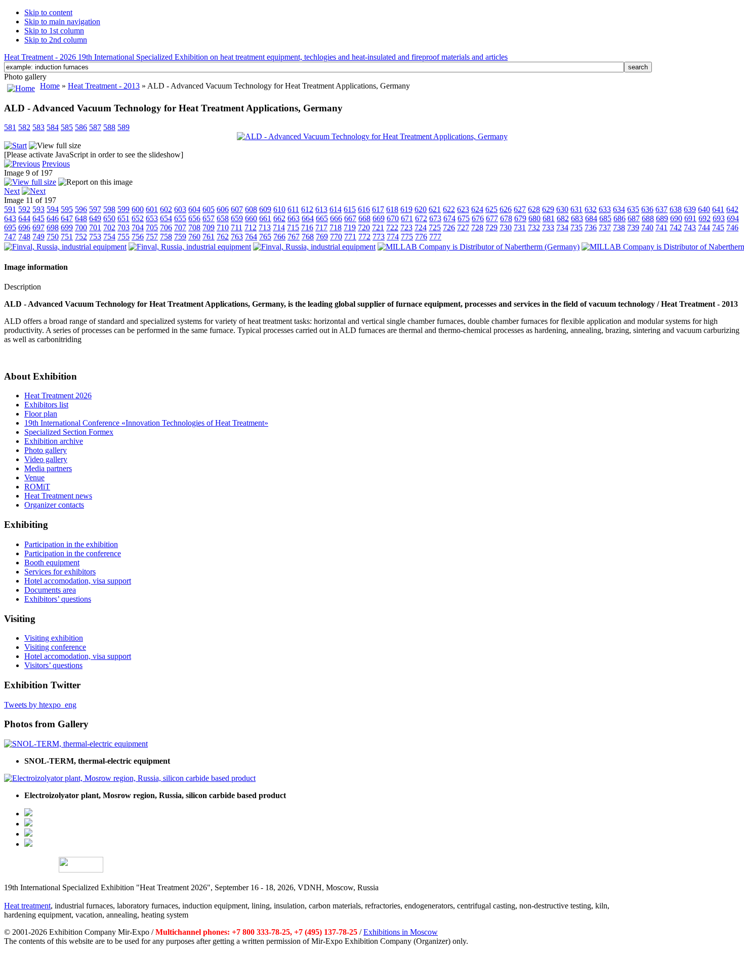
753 (95, 236)
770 (336, 236)
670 (393, 218)
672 (421, 218)
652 (138, 218)
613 (321, 209)
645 (38, 218)
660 (251, 218)
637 (661, 209)
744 (704, 227)
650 (109, 218)
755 (123, 236)
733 (548, 227)
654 (166, 218)
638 (676, 209)
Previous (56, 163)
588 (109, 127)
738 (619, 227)
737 (605, 227)
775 (407, 236)
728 (477, 227)
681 (549, 218)
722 (392, 227)
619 (406, 209)
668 (364, 218)
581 (10, 127)
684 (591, 218)
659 (237, 218)
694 (733, 218)
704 (138, 227)
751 (67, 236)
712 (250, 227)
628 (534, 209)
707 (180, 227)
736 (591, 227)
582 (24, 127)
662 (279, 218)
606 (223, 209)
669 (379, 218)
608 (251, 209)
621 (435, 209)
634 (619, 209)
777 (435, 236)
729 (491, 227)
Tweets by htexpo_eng (40, 704)
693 (719, 218)
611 (293, 209)
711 (236, 227)
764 (251, 236)
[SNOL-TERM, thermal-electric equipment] (76, 743)
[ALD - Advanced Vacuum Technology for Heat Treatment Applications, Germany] (372, 136)
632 (591, 209)
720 (364, 227)
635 (633, 209)
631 (576, 209)
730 (506, 227)
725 (435, 227)
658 (223, 218)
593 (38, 209)
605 (208, 209)
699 (67, 227)
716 (307, 227)
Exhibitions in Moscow (400, 932)
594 (53, 209)
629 (548, 209)
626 (506, 209)
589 (123, 127)
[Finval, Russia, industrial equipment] (65, 246)
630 (562, 209)
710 (223, 227)
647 (67, 218)
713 (265, 227)
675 (464, 218)
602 (166, 209)
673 (435, 218)
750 (53, 236)
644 (24, 218)
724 (421, 227)
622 (449, 209)
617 (378, 209)
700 (81, 227)
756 (138, 236)
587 (95, 127)
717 (321, 227)
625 (491, 209)
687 (634, 218)
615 (350, 209)
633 (605, 209)
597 (95, 209)
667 (350, 218)
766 (279, 236)
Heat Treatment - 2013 (104, 85)
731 (520, 227)
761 (208, 236)
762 (223, 236)
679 (520, 218)
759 (180, 236)
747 (10, 236)
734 (562, 227)
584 (53, 127)
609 (265, 209)
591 (10, 209)
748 (24, 236)
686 (619, 218)
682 (563, 218)
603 (180, 209)
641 (718, 209)
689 (662, 218)
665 (322, 218)
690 (676, 218)
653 (152, 218)
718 (335, 227)
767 (293, 236)
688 (648, 218)
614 (335, 209)
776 (421, 236)
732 (534, 227)
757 (152, 236)
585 (67, 127)
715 (293, 227)
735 (576, 227)
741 (661, 227)
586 (81, 127)
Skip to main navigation (62, 21)
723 (406, 227)
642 (732, 209)
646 (53, 218)
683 (577, 218)
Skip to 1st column (54, 30)
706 (166, 227)
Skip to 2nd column (55, 39)
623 (463, 209)
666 (336, 218)
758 (166, 236)
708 (194, 227)
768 (308, 236)
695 (10, 227)
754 (109, 236)
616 (364, 209)
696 (24, 227)
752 (81, 236)
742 (676, 227)
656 (194, 218)
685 (605, 218)
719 (350, 227)
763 (237, 236)
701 (95, 227)
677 (492, 218)
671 (407, 218)
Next (12, 191)
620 (421, 209)
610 (279, 209)
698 (53, 227)
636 (647, 209)
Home (50, 85)
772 (364, 236)
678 (506, 218)
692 (704, 218)
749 (38, 236)
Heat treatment (27, 905)
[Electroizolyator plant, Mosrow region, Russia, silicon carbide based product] (130, 778)
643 (10, 218)
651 (123, 218)
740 (647, 227)
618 (392, 209)
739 (633, 227)
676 (478, 218)
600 (138, 209)
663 (293, 218)
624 (477, 209)
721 (378, 227)
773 (379, 236)
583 (38, 127)
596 (81, 209)
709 (208, 227)
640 (704, 209)
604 (194, 209)
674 (449, 218)
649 (95, 218)
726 (449, 227)
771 (350, 236)
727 (463, 227)
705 (152, 227)
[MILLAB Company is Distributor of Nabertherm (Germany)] (479, 246)
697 (38, 227)
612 (307, 209)
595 (67, 209)
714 (279, 227)
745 (718, 227)
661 (265, 218)
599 (123, 209)
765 (265, 236)
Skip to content (48, 12)
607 (237, 209)
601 (152, 209)
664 (308, 218)
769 (322, 236)
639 (690, 209)
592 (24, 209)
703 (123, 227)
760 (194, 236)
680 (534, 218)
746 (732, 227)
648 (81, 218)
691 (690, 218)
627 (520, 209)
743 (690, 227)
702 (109, 227)
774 (393, 236)
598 (109, 209)
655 (180, 218)
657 (208, 218)
